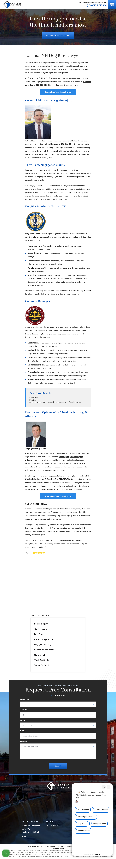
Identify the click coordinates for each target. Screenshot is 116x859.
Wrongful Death (41, 665)
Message (57, 741)
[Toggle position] (104, 787)
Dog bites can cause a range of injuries (43, 233)
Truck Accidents (41, 660)
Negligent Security (42, 644)
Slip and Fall (39, 655)
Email (57, 731)
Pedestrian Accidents (44, 649)
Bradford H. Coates (33, 448)
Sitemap (61, 848)
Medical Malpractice (43, 639)
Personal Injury (41, 623)
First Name (57, 699)
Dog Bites (38, 634)
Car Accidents (40, 629)
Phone (57, 720)
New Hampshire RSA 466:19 (58, 144)
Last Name (57, 710)
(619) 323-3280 (96, 5)
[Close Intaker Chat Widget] (108, 787)
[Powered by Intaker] (96, 854)
